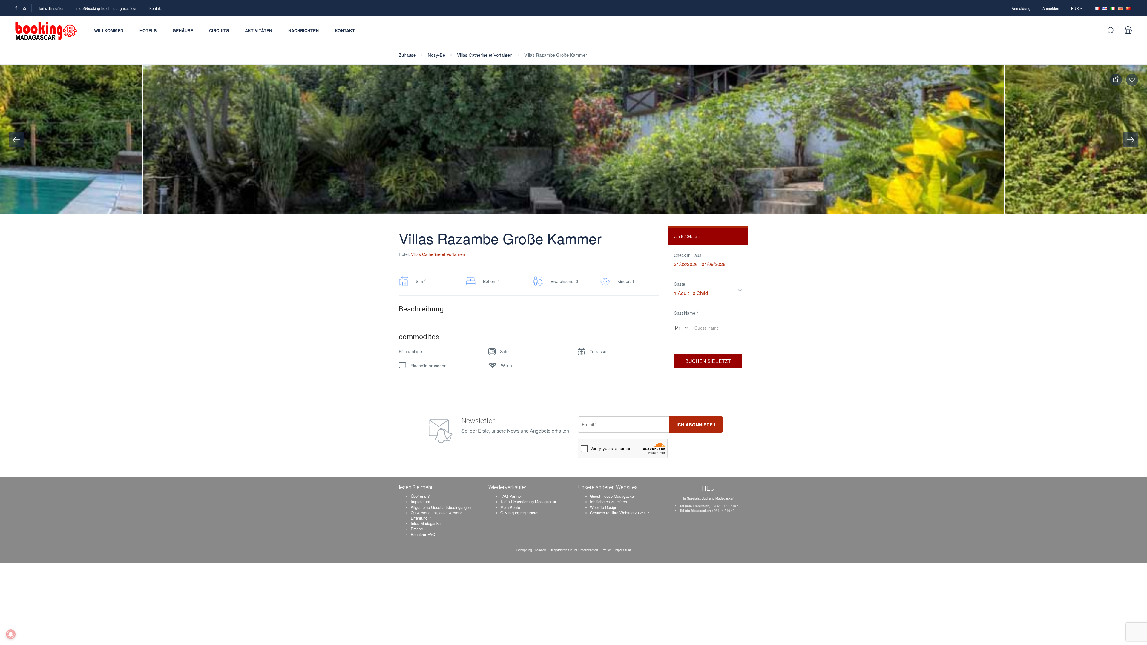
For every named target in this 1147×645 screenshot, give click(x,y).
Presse (417, 529)
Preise (606, 549)
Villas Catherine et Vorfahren (484, 55)
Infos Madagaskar (426, 523)
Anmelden (1050, 8)
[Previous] (16, 139)
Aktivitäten (258, 30)
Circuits (219, 30)
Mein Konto (510, 507)
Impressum (420, 501)
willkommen (108, 30)
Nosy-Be (436, 55)
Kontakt (155, 8)
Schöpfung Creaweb (531, 549)
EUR (1075, 8)
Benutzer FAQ (423, 534)
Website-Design (603, 507)
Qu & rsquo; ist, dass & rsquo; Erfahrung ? (437, 515)
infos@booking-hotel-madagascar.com (107, 8)
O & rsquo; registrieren (519, 512)
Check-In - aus (687, 255)
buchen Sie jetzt (708, 360)
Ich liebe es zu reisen (608, 501)
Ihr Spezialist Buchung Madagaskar (708, 498)
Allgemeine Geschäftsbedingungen (441, 507)
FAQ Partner (511, 496)
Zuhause (407, 55)
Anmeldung (1021, 8)
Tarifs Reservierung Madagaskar (528, 501)
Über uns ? (420, 496)
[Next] (1130, 139)
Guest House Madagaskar (612, 496)
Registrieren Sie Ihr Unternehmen (574, 549)
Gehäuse (183, 30)
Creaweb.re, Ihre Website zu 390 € (620, 512)
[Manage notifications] (11, 634)
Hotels (148, 30)
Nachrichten (303, 30)
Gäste (679, 284)
